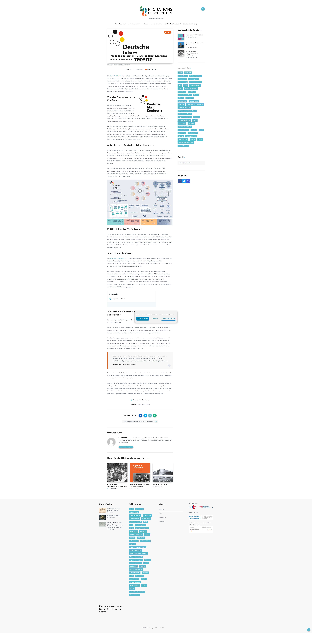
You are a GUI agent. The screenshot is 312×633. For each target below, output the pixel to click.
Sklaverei (194, 129)
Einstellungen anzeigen (168, 318)
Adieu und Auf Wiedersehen (194, 35)
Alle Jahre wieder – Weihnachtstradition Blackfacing (192, 53)
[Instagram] (188, 181)
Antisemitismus (183, 75)
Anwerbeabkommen (195, 75)
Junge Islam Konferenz (116, 258)
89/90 (180, 72)
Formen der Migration (191, 88)
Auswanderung (183, 82)
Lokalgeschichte (194, 101)
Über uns (161, 509)
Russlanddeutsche (183, 129)
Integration (189, 98)
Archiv (160, 513)
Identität (181, 98)
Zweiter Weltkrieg (183, 145)
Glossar (196, 95)
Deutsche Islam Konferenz (118, 76)
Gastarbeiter (182, 91)
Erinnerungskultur (195, 85)
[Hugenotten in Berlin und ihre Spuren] (181, 45)
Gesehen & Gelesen (134, 24)
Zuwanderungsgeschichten (186, 142)
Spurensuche (182, 133)
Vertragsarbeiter (183, 139)
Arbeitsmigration (193, 79)
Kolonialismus (182, 101)
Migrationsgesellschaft (143, 404)
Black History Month (195, 82)
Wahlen (200, 139)
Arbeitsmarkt (182, 79)
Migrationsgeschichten (152, 628)
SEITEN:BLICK (124, 437)
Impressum (162, 521)
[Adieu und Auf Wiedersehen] (181, 37)
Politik (195, 120)
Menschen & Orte (156, 24)
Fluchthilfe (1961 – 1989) (160, 484)
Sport (201, 129)
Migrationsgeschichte (184, 107)
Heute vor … (145, 24)
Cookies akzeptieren (142, 318)
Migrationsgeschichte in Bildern (187, 110)
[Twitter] (184, 181)
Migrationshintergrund (185, 117)
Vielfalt (193, 139)
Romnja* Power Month (185, 126)
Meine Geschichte (120, 24)
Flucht (180, 88)
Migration (181, 104)
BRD (180, 85)
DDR (185, 85)
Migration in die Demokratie (195, 104)
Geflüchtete (192, 91)
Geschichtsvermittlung (190, 24)
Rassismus (191, 123)
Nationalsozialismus (184, 120)
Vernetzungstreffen (191, 136)
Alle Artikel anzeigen (126, 447)
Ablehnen (155, 318)
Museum (196, 117)
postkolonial (182, 123)
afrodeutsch (188, 72)
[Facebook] (180, 181)
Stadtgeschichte (193, 133)
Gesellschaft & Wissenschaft (172, 24)
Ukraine (181, 136)
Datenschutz (162, 517)
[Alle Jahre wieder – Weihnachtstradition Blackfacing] (181, 53)
